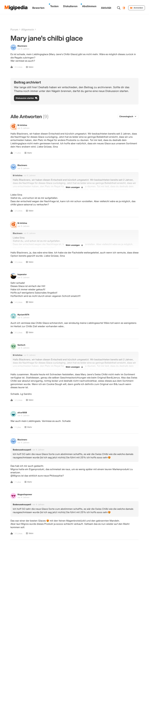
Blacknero (22, 45)
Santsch (21, 344)
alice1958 (22, 412)
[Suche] (119, 8)
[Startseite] (16, 8)
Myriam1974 (23, 314)
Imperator (22, 274)
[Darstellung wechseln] (124, 8)
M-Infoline (22, 125)
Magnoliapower (24, 494)
